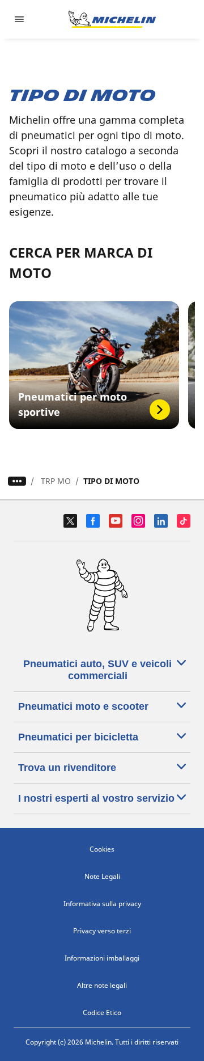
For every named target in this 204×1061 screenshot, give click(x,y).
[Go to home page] (112, 19)
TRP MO (56, 480)
